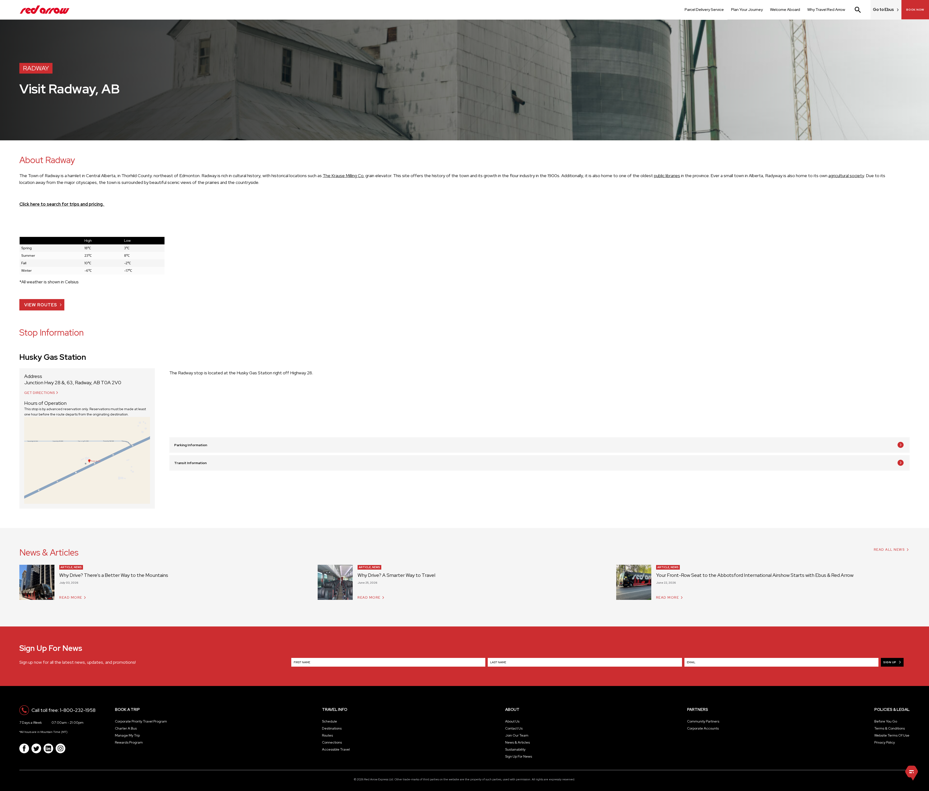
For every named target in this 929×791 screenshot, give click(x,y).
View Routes (40, 305)
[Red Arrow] (44, 10)
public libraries (667, 175)
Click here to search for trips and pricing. (62, 204)
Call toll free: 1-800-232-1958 (63, 710)
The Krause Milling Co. (343, 175)
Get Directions (39, 393)
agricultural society (846, 175)
